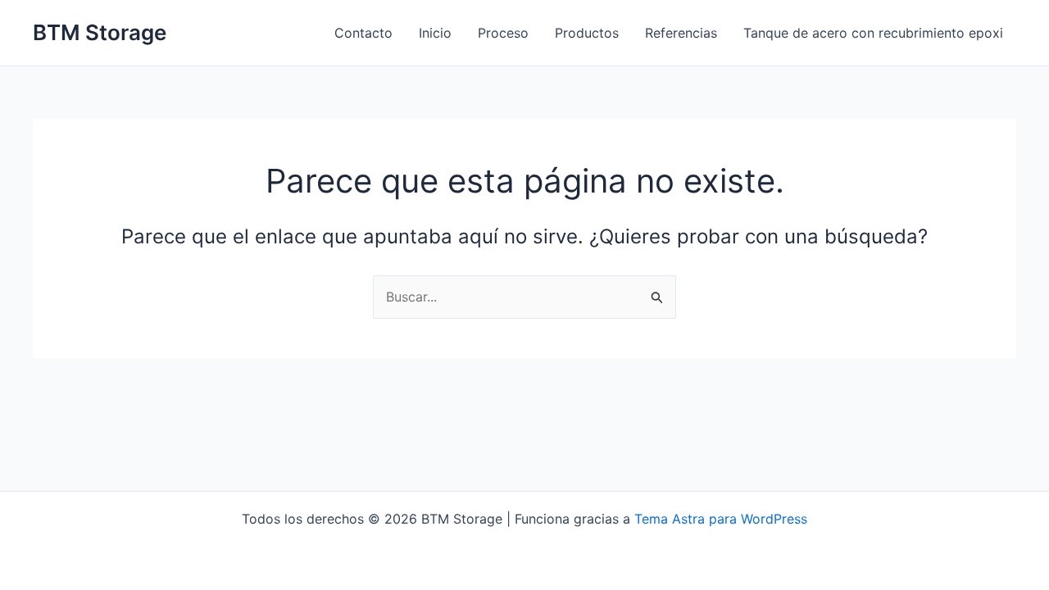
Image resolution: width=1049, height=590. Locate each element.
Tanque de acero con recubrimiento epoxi (873, 33)
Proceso (503, 33)
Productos (587, 33)
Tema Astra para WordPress (720, 519)
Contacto (363, 33)
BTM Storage (99, 32)
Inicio (435, 33)
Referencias (681, 33)
